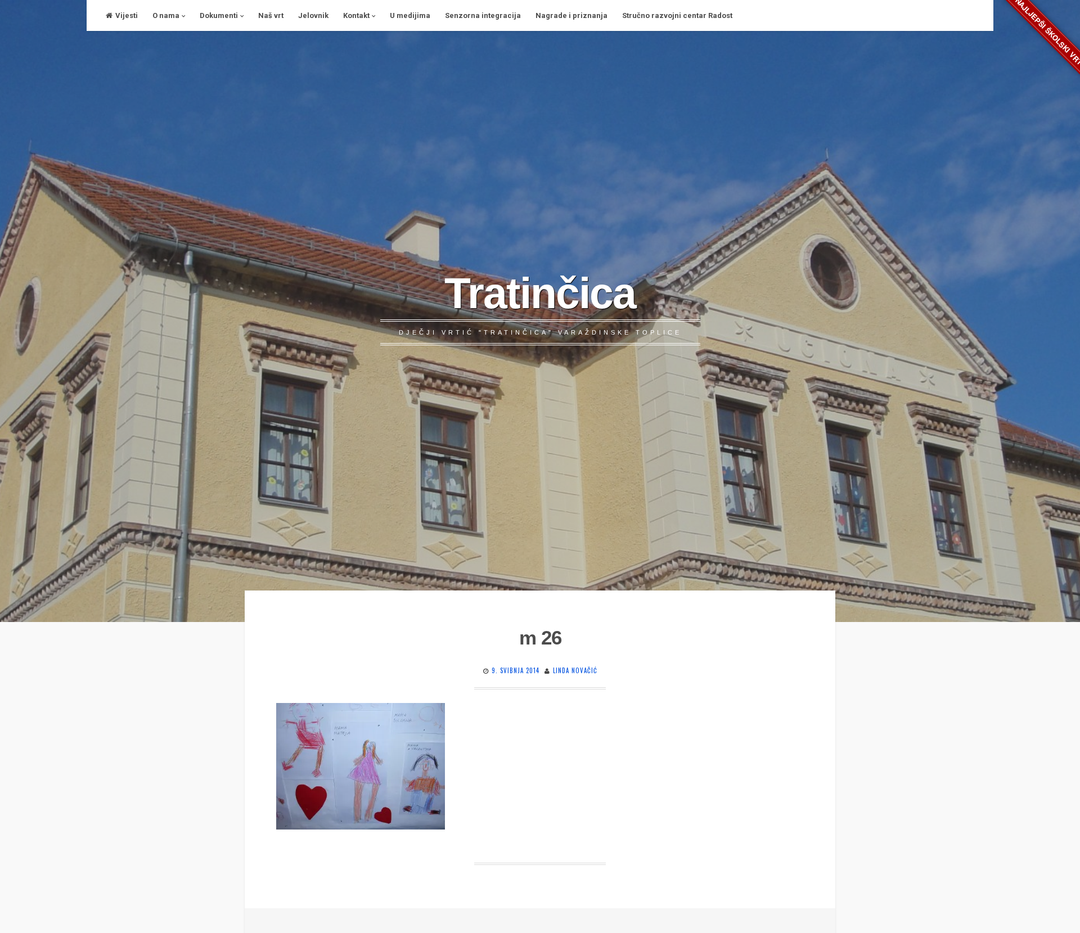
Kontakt (356, 15)
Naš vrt (271, 15)
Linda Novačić (575, 670)
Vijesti (126, 15)
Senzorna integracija (483, 15)
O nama (165, 15)
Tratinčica (540, 293)
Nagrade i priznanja (572, 15)
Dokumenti (219, 15)
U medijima (410, 15)
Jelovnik (313, 15)
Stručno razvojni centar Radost (677, 15)
